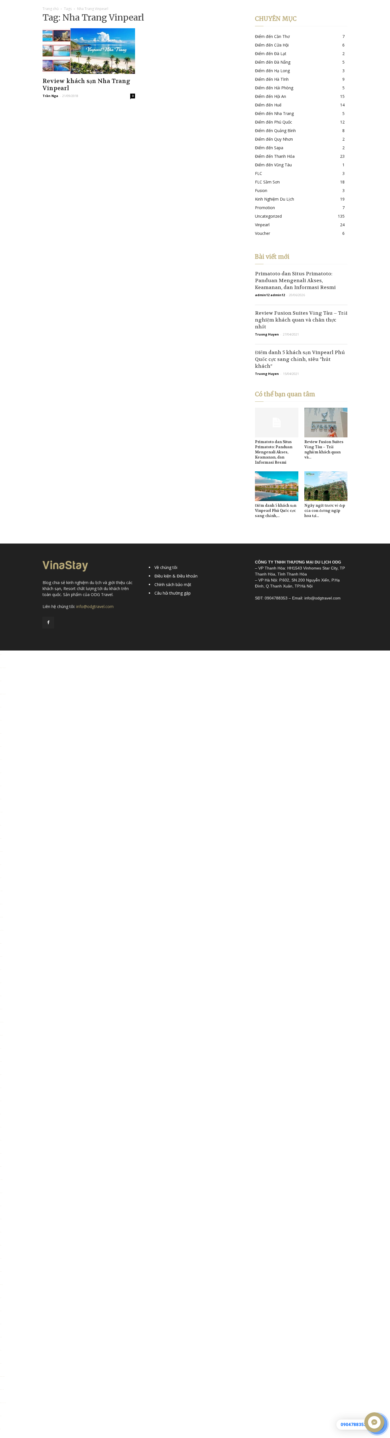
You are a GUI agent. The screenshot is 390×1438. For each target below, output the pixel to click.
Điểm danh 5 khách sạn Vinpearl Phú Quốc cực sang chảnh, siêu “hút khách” (300, 359)
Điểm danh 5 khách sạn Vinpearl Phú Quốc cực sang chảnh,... (275, 510)
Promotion (265, 207)
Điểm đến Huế (268, 105)
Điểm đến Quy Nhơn (274, 139)
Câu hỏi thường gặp (172, 593)
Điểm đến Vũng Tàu (273, 164)
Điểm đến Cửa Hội (272, 45)
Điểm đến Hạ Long (272, 70)
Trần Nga (50, 96)
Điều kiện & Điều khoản (176, 576)
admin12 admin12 (270, 295)
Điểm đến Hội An (270, 96)
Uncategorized (268, 216)
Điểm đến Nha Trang (274, 113)
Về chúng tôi (165, 567)
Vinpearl (262, 224)
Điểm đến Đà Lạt (270, 53)
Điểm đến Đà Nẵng (272, 62)
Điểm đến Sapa (269, 147)
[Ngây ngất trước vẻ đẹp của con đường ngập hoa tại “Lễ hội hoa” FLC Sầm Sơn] (326, 486)
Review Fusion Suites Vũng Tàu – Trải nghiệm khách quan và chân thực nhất (301, 320)
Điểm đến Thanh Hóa (275, 156)
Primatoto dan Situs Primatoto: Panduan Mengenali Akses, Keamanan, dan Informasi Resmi (295, 280)
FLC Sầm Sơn (267, 182)
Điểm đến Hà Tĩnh (272, 79)
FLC (258, 173)
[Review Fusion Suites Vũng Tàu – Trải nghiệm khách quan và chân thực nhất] (326, 422)
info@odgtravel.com (95, 606)
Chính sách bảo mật (172, 584)
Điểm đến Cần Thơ (272, 36)
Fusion (261, 190)
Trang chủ (51, 8)
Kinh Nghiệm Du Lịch (274, 199)
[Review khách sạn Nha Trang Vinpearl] (89, 51)
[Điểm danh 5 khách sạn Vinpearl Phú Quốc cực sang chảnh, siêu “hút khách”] (276, 486)
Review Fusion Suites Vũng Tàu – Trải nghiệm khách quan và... (323, 449)
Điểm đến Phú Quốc (273, 122)
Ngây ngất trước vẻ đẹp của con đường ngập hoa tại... (324, 510)
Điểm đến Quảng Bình (275, 130)
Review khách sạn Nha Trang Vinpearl (86, 84)
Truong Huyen (267, 334)
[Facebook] (48, 622)
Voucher (262, 233)
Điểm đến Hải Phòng (274, 87)
